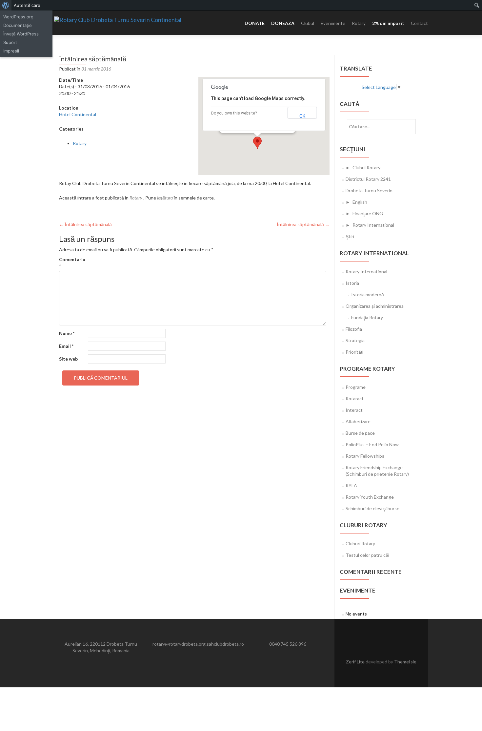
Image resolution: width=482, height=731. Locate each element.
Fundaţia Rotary (367, 317)
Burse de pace (360, 433)
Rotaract (355, 398)
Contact (419, 23)
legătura (165, 197)
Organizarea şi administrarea (375, 306)
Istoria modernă (367, 294)
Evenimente (333, 23)
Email (66, 346)
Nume (66, 333)
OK (302, 116)
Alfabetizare (358, 421)
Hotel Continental (77, 114)
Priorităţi (354, 352)
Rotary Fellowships (365, 456)
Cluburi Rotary (360, 543)
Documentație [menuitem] (17, 25)
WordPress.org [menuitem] (18, 16)
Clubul (307, 23)
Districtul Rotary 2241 (368, 179)
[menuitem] (5, 5)
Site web (68, 359)
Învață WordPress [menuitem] (21, 33)
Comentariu (72, 263)
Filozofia (354, 329)
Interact (354, 410)
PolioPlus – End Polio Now (372, 444)
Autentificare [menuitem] (27, 5)
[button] (257, 142)
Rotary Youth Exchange (370, 497)
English (359, 202)
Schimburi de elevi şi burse (372, 508)
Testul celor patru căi (367, 555)
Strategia (355, 340)
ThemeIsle (405, 661)
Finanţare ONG (367, 213)
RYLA (351, 485)
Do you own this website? (234, 113)
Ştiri (350, 236)
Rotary (359, 23)
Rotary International (373, 225)
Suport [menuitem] (10, 42)
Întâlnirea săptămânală (85, 224)
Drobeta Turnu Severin (369, 190)
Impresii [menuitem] (11, 50)
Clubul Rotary (366, 167)
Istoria (352, 283)
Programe (356, 387)
